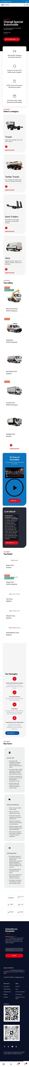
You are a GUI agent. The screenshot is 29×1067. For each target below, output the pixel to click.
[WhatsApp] (12, 1014)
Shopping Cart (7, 991)
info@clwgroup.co (19, 977)
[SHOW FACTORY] (6, 146)
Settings (6, 997)
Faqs (16, 989)
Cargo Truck (10, 582)
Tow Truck (9, 599)
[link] (12, 1014)
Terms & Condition (20, 991)
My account (7, 986)
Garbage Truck (10, 434)
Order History (7, 989)
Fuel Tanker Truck (11, 371)
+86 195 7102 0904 (8, 977)
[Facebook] (4, 1046)
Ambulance (9, 340)
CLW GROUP (8, 1053)
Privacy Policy (18, 994)
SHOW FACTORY (9, 150)
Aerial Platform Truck (12, 632)
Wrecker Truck (10, 616)
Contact (17, 986)
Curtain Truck (10, 403)
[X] (8, 1046)
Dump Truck (10, 565)
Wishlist (5, 994)
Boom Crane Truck (11, 308)
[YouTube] (12, 1046)
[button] (14, 487)
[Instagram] (16, 1046)
